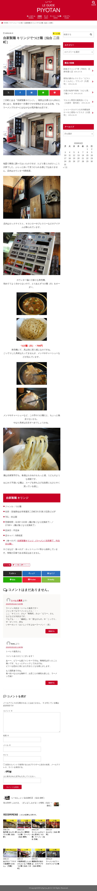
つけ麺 (8, 565)
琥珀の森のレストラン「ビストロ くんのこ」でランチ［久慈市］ (77, 81)
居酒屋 (39, 17)
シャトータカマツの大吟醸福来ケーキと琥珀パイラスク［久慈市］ (77, 112)
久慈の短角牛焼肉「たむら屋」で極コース (77, 92)
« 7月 (65, 167)
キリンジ (26, 565)
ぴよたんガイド (47, 888)
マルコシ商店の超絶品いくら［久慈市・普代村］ (77, 101)
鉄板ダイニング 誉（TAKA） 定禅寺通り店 (77, 70)
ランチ (46, 17)
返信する (51, 631)
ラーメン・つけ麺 (55, 17)
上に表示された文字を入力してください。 (20, 776)
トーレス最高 (16, 600)
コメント (8, 711)
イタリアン (66, 17)
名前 (6, 735)
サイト (5, 755)
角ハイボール (31, 17)
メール (7, 745)
